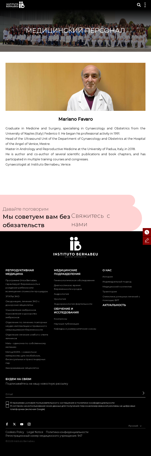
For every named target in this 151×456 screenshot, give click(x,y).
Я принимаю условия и (62, 402)
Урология (60, 298)
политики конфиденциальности (96, 402)
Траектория (110, 291)
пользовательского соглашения (55, 402)
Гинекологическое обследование (74, 280)
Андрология (61, 294)
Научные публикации (66, 323)
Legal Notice (35, 432)
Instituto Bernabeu (15, 4)
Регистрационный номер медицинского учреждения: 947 (44, 435)
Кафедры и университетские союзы (75, 328)
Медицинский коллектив (117, 286)
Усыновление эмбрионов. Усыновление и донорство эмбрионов (21, 314)
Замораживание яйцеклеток (22, 368)
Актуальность (114, 305)
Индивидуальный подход (117, 281)
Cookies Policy (15, 432)
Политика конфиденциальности (67, 432)
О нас (107, 270)
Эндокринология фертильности (73, 303)
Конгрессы (60, 318)
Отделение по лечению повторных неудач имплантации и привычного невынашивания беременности (26, 326)
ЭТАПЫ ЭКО (13, 296)
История (108, 276)
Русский (134, 425)
